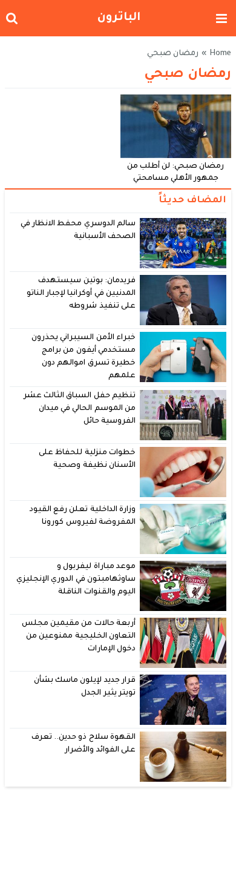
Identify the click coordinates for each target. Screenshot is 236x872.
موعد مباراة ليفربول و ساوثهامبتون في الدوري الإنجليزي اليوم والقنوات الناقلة (75, 580)
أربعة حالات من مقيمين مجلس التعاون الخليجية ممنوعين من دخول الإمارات (79, 636)
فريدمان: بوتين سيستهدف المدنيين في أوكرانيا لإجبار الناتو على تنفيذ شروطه (81, 294)
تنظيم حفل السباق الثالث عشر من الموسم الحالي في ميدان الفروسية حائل (80, 409)
